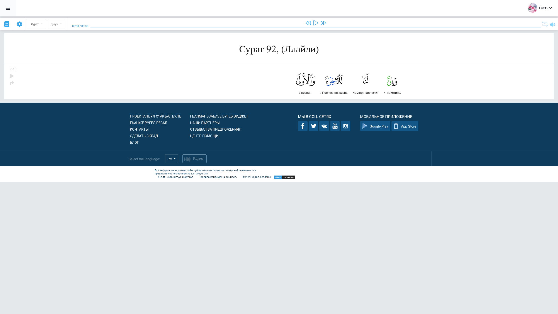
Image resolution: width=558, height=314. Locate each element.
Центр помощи (204, 135)
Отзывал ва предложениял (215, 129)
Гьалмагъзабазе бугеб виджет (219, 116)
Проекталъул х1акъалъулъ (155, 116)
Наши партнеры (205, 122)
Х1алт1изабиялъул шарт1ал (175, 177)
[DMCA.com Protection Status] (284, 177)
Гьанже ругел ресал (148, 122)
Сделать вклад (144, 135)
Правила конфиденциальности (218, 177)
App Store (408, 126)
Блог (134, 142)
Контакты (139, 129)
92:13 (13, 69)
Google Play (379, 126)
